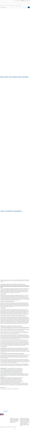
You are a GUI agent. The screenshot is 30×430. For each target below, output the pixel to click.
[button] (22, 0)
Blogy (3, 5)
